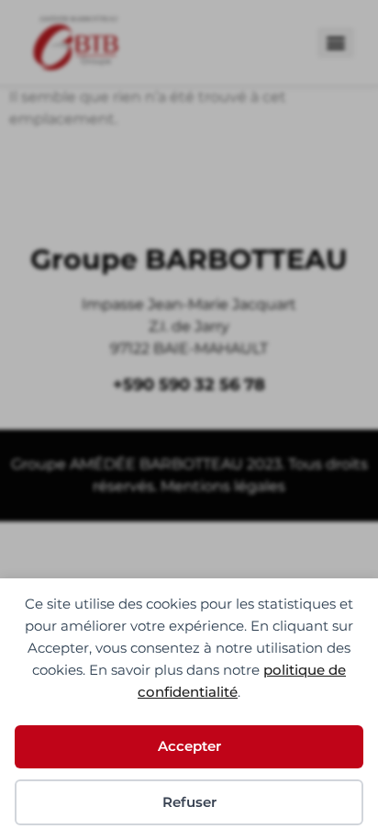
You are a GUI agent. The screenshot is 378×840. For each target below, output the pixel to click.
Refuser (189, 802)
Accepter (189, 746)
